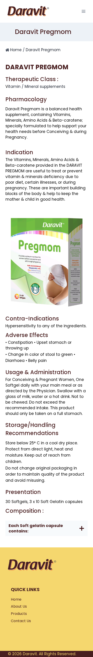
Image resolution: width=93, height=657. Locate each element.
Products (19, 613)
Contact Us (21, 620)
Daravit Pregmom (43, 50)
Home (16, 50)
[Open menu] (83, 11)
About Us (19, 606)
